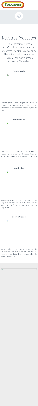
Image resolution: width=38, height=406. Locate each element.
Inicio (27, 6)
